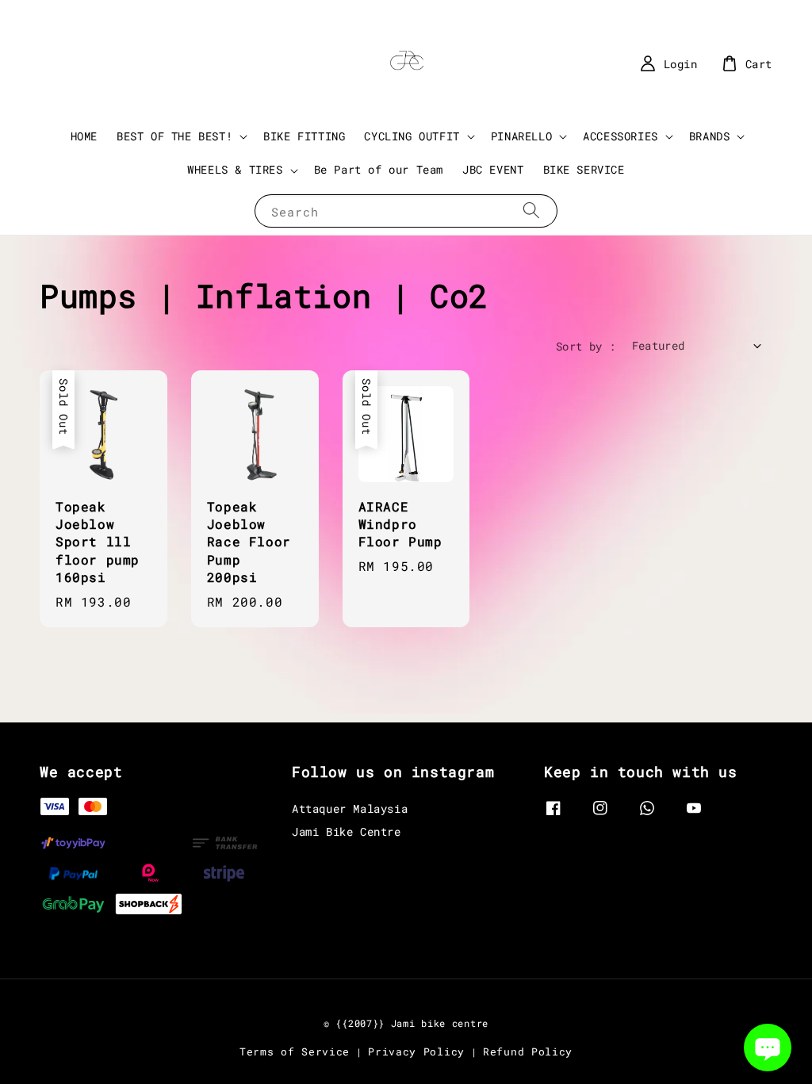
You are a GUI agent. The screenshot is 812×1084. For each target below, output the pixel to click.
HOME (84, 136)
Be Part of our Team (378, 169)
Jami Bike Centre (346, 831)
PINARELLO (521, 136)
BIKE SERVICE (584, 169)
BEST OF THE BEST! (174, 136)
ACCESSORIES (620, 136)
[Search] (531, 210)
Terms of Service (294, 1051)
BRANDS (709, 136)
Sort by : (586, 346)
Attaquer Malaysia (350, 809)
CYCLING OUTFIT (411, 136)
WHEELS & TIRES (234, 170)
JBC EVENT (492, 169)
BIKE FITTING (304, 136)
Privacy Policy (416, 1051)
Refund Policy (528, 1051)
